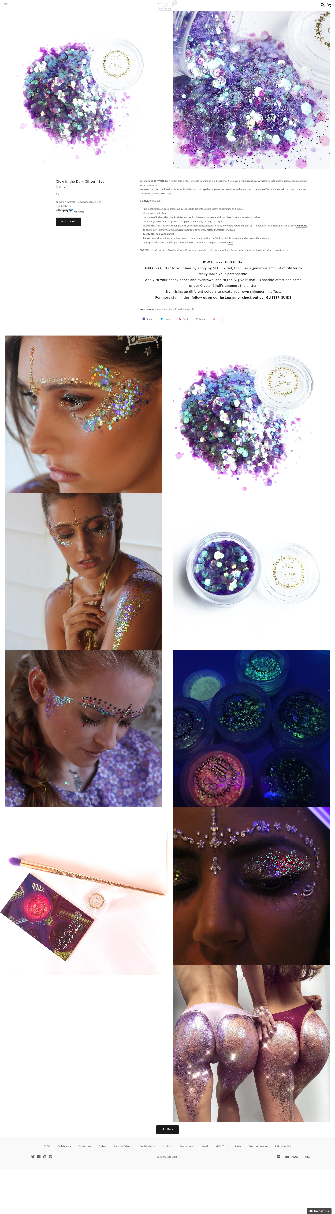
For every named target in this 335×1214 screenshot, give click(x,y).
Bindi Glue (301, 226)
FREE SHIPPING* (148, 309)
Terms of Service (258, 1146)
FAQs (238, 1146)
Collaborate (64, 1146)
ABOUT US (221, 1146)
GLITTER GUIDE (278, 298)
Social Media (147, 1146)
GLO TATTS (171, 1157)
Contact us (85, 1146)
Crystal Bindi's (212, 286)
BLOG (47, 1146)
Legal (205, 1146)
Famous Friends (123, 1146)
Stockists (167, 1146)
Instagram (228, 298)
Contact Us (320, 1210)
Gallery (103, 1146)
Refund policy (283, 1146)
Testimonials (187, 1146)
